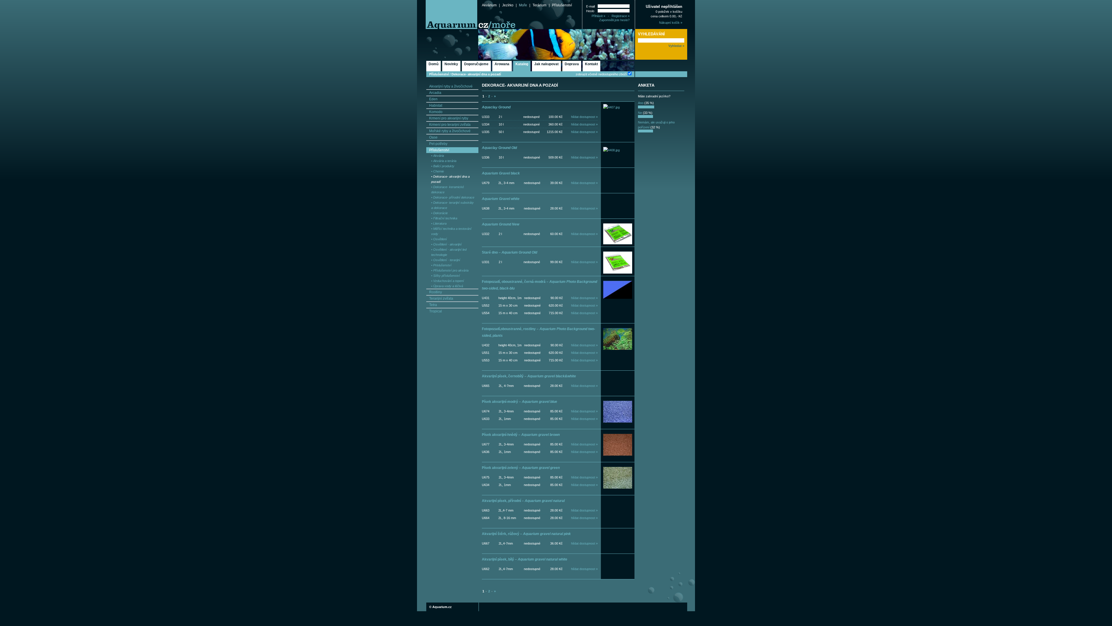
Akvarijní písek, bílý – (524, 559)
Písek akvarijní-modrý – (519, 402)
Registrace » (621, 16)
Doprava (572, 64)
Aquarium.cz (442, 607)
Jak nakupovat (546, 64)
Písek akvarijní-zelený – (521, 468)
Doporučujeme (476, 64)
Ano (640, 103)
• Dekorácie (439, 213)
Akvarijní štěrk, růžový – (526, 534)
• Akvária (437, 155)
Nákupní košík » (670, 22)
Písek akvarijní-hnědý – (521, 435)
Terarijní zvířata (441, 298)
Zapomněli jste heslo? (614, 20)
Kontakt (591, 64)
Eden (433, 99)
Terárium (539, 5)
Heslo (590, 11)
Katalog (521, 64)
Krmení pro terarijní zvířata (450, 125)
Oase (433, 137)
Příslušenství (562, 5)
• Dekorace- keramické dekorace (447, 189)
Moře (523, 5)
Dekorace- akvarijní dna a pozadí (476, 74)
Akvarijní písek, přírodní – (523, 501)
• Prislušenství (441, 265)
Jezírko (507, 5)
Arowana (502, 64)
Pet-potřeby (438, 144)
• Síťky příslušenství (445, 275)
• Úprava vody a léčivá (447, 286)
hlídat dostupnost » (584, 117)
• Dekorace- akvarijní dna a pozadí (450, 179)
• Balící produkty (442, 166)
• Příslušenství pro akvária (450, 270)
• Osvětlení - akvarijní (446, 244)
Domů (433, 64)
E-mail (590, 6)
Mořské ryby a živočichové (450, 131)
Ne (640, 112)
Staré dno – (509, 252)
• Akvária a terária (443, 161)
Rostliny (435, 292)
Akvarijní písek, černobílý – (529, 376)
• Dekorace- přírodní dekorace (452, 197)
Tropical (435, 311)
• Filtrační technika (444, 218)
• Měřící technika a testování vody (451, 231)
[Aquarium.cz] (447, 14)
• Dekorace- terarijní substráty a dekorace (452, 205)
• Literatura (439, 223)
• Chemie (437, 171)
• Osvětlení (439, 239)
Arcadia (435, 93)
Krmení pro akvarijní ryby (448, 118)
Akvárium (489, 5)
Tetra (433, 305)
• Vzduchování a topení (447, 281)
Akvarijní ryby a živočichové (451, 86)
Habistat (435, 105)
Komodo (435, 112)
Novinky (451, 64)
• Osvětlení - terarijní (445, 260)
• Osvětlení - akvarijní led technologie (449, 252)
